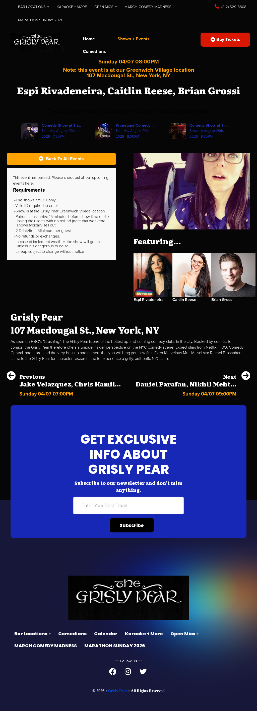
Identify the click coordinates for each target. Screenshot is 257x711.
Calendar (105, 633)
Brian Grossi (222, 299)
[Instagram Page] (128, 673)
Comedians (94, 51)
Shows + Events (133, 39)
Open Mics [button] (104, 7)
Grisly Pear (117, 691)
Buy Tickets (227, 39)
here (29, 183)
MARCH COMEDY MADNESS (147, 7)
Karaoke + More (72, 7)
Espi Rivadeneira (149, 299)
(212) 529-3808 (233, 7)
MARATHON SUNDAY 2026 (40, 20)
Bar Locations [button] (32, 7)
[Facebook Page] (112, 673)
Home (89, 39)
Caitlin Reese (184, 299)
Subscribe (132, 525)
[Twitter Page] (143, 673)
